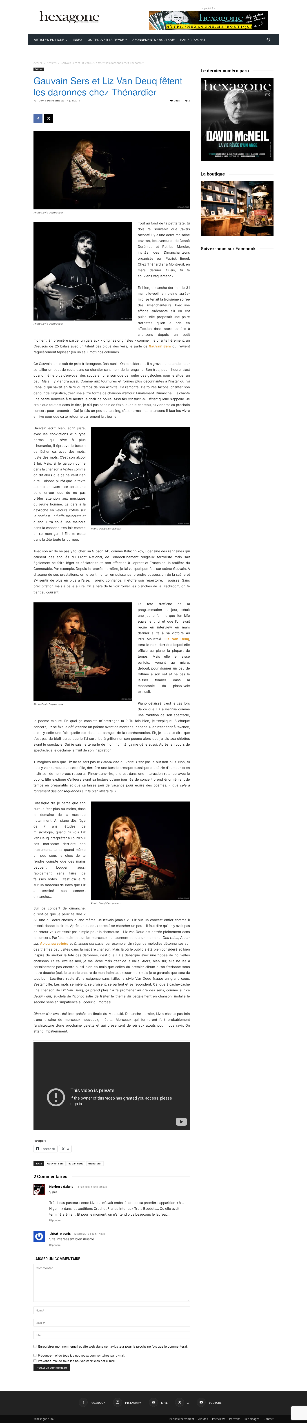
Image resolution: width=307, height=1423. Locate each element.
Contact (269, 1419)
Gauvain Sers (55, 1163)
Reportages (252, 1419)
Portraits (234, 1419)
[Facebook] (37, 118)
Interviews (218, 1419)
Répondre (54, 1220)
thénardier (95, 1163)
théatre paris (60, 1233)
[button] (268, 40)
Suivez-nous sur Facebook (228, 248)
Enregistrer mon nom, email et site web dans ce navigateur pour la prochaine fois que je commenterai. (113, 1346)
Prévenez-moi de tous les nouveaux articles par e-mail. (77, 1361)
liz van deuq (76, 1163)
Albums (203, 1419)
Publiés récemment (181, 1419)
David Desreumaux (51, 100)
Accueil (37, 63)
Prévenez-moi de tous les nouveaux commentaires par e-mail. (81, 1355)
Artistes (51, 63)
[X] (48, 118)
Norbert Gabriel (61, 1186)
